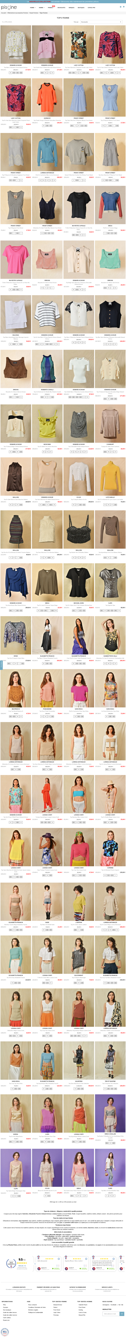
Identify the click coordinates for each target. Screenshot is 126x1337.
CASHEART (110, 444)
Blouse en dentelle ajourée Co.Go (47, 1190)
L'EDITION (79, 922)
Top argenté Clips (110, 605)
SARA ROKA (79, 709)
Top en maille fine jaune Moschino (47, 446)
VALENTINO (78, 1081)
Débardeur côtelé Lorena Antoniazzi (110, 1030)
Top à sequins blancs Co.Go (79, 499)
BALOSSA (16, 335)
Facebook (113, 1304)
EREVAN (47, 280)
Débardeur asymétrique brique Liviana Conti (79, 1030)
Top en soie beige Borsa (15, 1136)
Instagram (106, 1304)
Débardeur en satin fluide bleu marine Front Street (47, 228)
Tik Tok (120, 1304)
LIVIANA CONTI (47, 815)
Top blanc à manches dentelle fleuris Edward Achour (78, 337)
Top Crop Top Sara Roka (15, 1083)
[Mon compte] (116, 7)
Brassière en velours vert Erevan (110, 282)
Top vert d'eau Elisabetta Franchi (16, 977)
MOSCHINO (47, 444)
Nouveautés (101, 22)
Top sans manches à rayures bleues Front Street (78, 120)
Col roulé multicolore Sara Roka (110, 711)
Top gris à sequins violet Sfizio (15, 658)
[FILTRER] (1, 668)
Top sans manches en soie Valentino (79, 1083)
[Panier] (123, 8)
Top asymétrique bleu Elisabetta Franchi (47, 1083)
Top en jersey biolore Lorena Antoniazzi (110, 764)
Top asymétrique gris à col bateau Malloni (110, 552)
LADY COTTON (78, 65)
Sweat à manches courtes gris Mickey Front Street (79, 175)
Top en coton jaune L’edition (79, 924)
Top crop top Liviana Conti (78, 870)
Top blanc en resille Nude (47, 924)
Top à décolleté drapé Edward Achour (78, 446)
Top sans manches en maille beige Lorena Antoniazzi (47, 764)
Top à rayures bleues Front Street (110, 120)
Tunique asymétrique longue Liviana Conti (47, 817)
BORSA (15, 1134)
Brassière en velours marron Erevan (16, 392)
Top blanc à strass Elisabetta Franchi (47, 658)
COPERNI (110, 868)
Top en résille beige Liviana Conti (110, 817)
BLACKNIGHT (78, 975)
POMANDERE (47, 709)
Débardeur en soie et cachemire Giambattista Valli (110, 658)
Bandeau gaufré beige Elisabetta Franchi (15, 924)
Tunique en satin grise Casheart (110, 446)
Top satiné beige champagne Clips (15, 1191)
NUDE (47, 922)
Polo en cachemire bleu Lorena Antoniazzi (47, 175)
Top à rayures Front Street (15, 228)
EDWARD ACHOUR (16, 65)
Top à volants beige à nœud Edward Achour (16, 446)
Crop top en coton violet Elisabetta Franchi (79, 658)
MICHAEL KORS (79, 603)
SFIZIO (16, 656)
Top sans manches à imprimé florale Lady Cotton (78, 67)
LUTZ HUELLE (110, 497)
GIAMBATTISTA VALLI (110, 656)
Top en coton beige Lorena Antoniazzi (110, 924)
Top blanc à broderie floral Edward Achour (15, 67)
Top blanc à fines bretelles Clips (110, 1190)
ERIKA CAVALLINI (110, 1134)
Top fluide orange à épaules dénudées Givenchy (47, 120)
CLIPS (110, 603)
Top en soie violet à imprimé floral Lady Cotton (110, 67)
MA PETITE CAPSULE (78, 225)
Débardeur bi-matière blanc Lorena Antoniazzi (78, 764)
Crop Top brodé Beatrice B (15, 711)
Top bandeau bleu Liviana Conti (78, 817)
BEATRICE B (16, 709)
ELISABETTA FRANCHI (47, 656)
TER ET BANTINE (110, 1081)
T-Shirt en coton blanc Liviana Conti (47, 977)
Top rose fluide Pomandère (47, 711)
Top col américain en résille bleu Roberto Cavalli (47, 392)
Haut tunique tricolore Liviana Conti (47, 870)
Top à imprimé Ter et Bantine (110, 1083)
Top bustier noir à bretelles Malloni (78, 552)
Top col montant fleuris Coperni (110, 870)
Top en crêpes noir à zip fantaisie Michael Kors (78, 605)
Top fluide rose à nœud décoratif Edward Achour (47, 67)
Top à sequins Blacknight (79, 977)
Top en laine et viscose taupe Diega (47, 605)
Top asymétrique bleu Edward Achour (16, 605)
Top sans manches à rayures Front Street (110, 175)
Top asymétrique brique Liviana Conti (79, 1136)
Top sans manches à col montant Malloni (47, 552)
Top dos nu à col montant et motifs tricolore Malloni (15, 552)
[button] (112, 8)
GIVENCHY (47, 118)
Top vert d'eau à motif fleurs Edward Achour (16, 817)
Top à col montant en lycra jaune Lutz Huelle (110, 499)
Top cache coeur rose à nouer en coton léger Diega (79, 1190)
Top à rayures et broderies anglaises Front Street (15, 175)
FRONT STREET (79, 118)
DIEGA (110, 225)
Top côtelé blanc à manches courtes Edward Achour (78, 392)
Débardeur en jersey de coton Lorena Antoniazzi (15, 764)
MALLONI (16, 497)
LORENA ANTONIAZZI (47, 173)
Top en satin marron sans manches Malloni (16, 499)
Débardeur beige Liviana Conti (15, 1030)
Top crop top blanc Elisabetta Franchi (110, 977)
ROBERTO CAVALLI (47, 389)
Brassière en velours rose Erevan (47, 282)
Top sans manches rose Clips (47, 1136)
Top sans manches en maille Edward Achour (47, 499)
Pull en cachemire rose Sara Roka (78, 711)
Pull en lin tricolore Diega (110, 228)
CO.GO (79, 497)
